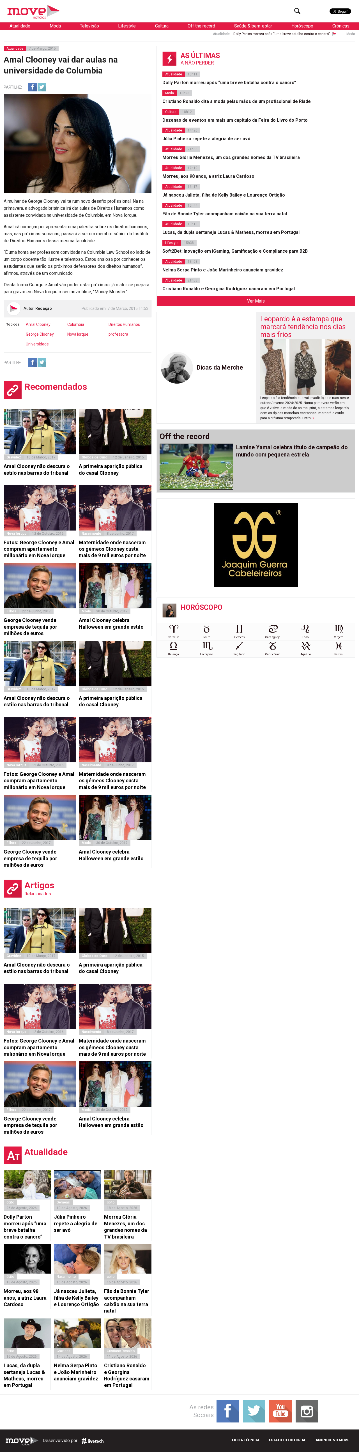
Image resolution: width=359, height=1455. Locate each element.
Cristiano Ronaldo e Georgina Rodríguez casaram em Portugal (126, 1375)
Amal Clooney (38, 324)
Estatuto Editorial (287, 1440)
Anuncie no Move (332, 1440)
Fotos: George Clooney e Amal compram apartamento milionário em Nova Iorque (39, 549)
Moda (55, 26)
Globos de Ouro (94, 457)
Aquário (305, 654)
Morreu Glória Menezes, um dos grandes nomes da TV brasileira (125, 1226)
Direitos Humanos (124, 324)
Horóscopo (302, 26)
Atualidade (20, 26)
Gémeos (239, 637)
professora (118, 334)
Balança (173, 654)
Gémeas (63, 1202)
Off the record (201, 26)
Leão (305, 637)
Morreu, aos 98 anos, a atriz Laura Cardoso (25, 1297)
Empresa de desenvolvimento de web (92, 1441)
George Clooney (40, 334)
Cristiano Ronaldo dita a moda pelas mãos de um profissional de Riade (236, 101)
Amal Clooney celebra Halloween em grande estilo (111, 623)
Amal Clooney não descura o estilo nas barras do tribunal (37, 469)
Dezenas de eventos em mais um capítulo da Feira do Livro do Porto (235, 120)
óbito (10, 1202)
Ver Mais (256, 301)
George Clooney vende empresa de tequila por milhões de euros (30, 626)
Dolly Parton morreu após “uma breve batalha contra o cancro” (225, 34)
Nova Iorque (77, 334)
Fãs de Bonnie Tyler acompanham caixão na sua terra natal (126, 1301)
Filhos (11, 611)
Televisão (89, 26)
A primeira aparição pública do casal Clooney (110, 469)
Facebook (32, 87)
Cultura (162, 26)
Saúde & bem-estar (253, 26)
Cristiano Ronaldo (121, 1351)
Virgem (338, 637)
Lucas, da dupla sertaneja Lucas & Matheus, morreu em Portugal (24, 1375)
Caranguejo (272, 637)
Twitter (42, 87)
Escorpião (206, 654)
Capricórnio (272, 654)
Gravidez (13, 457)
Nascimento (91, 534)
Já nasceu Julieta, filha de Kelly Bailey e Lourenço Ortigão (76, 1297)
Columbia (75, 324)
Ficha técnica (245, 1440)
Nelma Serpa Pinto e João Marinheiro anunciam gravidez (76, 1372)
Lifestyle (127, 26)
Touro (206, 637)
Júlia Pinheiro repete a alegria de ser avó (75, 1223)
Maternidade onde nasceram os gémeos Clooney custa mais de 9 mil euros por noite (112, 549)
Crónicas (340, 26)
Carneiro (173, 637)
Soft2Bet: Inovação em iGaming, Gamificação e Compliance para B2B (235, 251)
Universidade (37, 344)
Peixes (338, 654)
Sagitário (239, 654)
